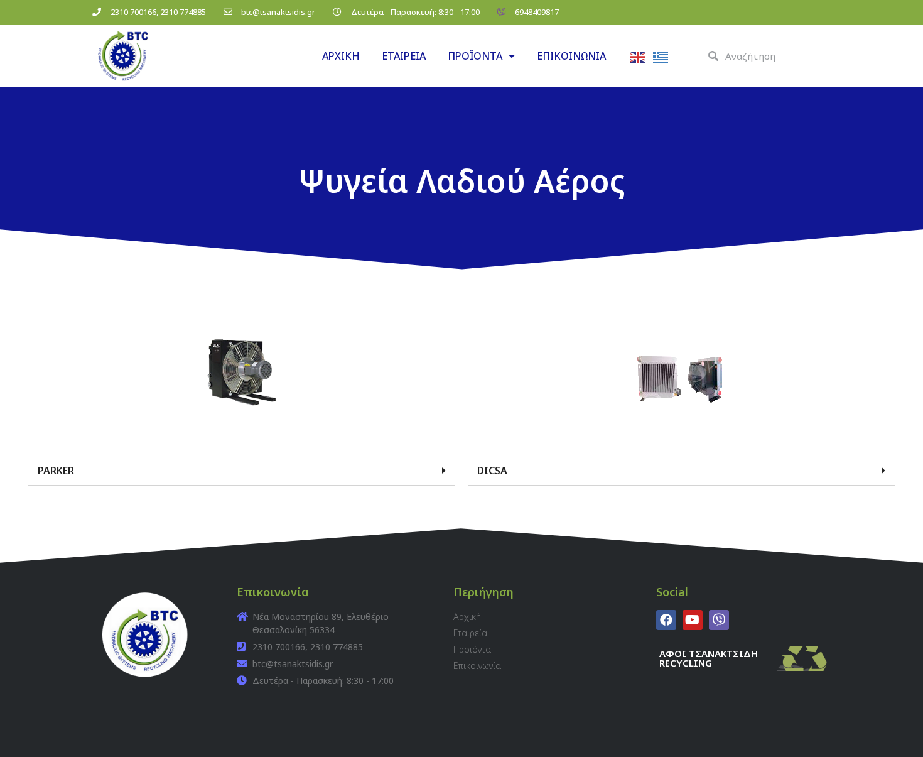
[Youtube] (693, 620)
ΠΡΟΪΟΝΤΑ (475, 56)
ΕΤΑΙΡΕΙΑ (404, 56)
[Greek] (661, 56)
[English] (638, 56)
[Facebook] (666, 620)
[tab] (241, 471)
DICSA (492, 470)
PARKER (56, 470)
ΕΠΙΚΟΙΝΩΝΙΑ (571, 56)
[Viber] (719, 620)
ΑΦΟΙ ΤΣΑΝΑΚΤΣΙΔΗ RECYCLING (708, 658)
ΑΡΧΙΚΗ (341, 56)
